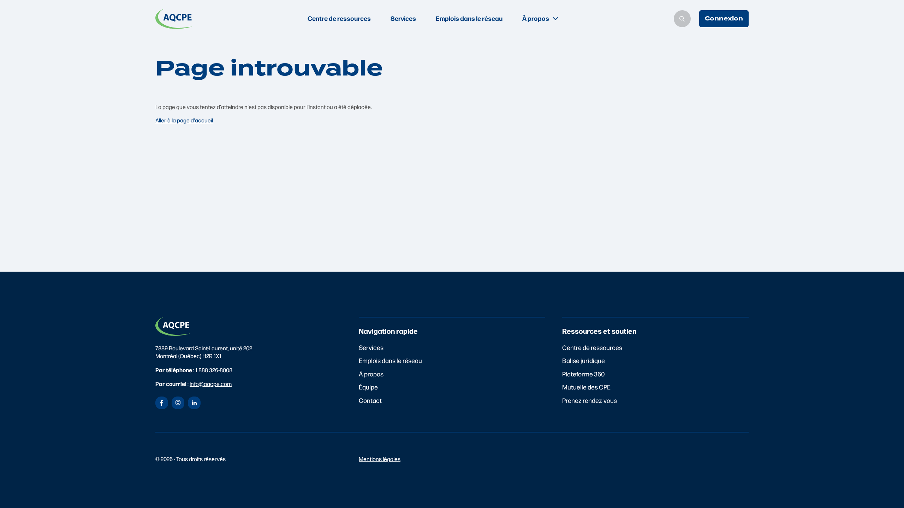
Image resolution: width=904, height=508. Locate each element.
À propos (371, 374)
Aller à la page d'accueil (184, 120)
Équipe (368, 387)
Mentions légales (379, 458)
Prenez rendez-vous (589, 400)
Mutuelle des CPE (586, 387)
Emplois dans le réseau (469, 18)
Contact (370, 400)
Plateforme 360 (583, 374)
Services (403, 18)
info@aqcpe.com (211, 383)
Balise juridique (583, 360)
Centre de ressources (339, 18)
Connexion (724, 18)
